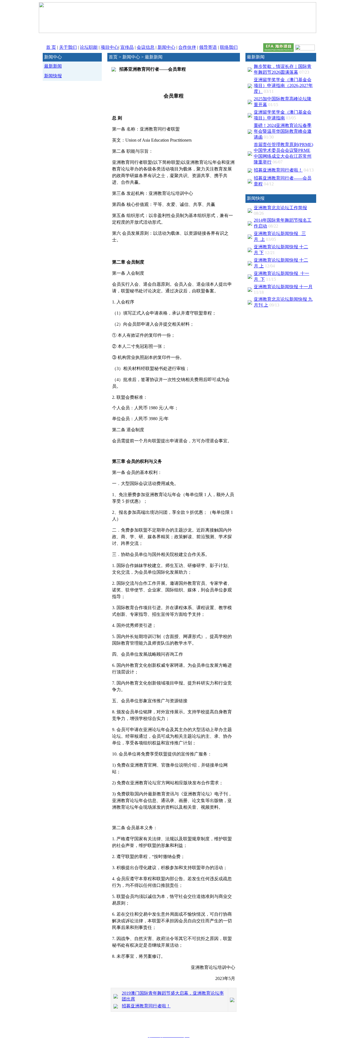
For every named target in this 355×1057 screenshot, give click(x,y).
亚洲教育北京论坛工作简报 (280, 207)
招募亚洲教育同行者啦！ (146, 1006)
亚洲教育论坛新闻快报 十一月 (283, 286)
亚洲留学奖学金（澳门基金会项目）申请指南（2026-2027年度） (283, 85)
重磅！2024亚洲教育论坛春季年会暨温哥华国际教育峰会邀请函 (282, 131)
